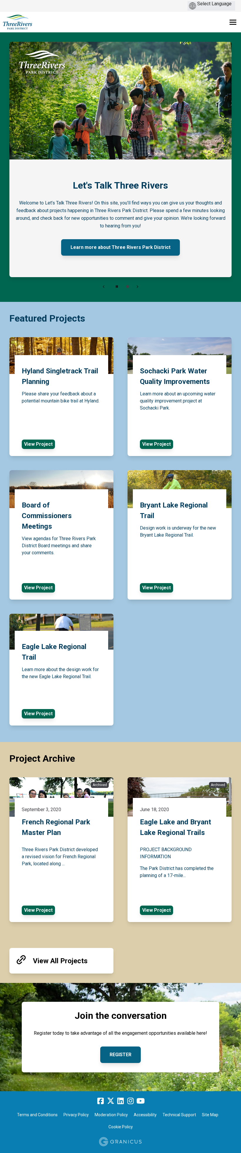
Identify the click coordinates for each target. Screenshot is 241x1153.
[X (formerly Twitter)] (110, 1101)
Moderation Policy (111, 1114)
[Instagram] (130, 1101)
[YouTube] (140, 1101)
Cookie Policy (120, 1126)
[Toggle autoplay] (116, 286)
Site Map (210, 1114)
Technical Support (179, 1114)
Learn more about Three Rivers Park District (120, 247)
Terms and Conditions (37, 1114)
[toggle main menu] (233, 22)
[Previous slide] (103, 286)
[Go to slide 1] (127, 286)
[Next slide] (137, 286)
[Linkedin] (120, 1101)
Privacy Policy (76, 1114)
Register (120, 1054)
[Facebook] (100, 1101)
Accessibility (145, 1114)
